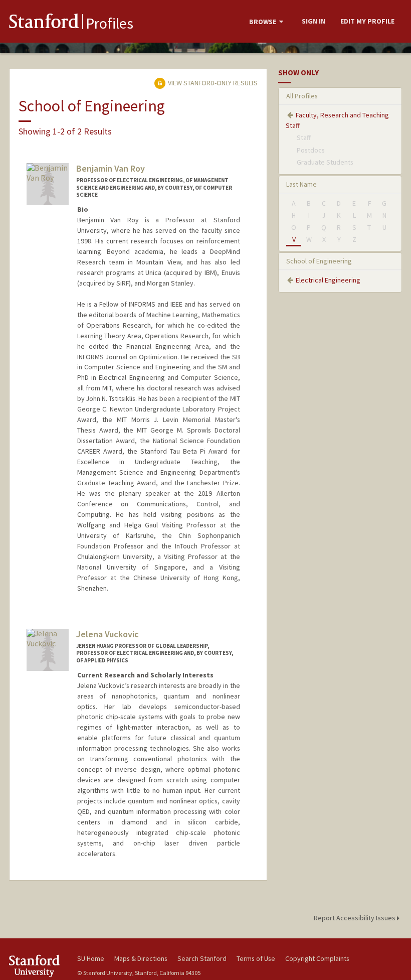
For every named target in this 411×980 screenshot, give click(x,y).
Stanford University (37, 965)
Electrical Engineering (328, 280)
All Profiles (302, 95)
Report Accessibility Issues (355, 917)
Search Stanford (202, 958)
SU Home (90, 958)
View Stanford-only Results (212, 82)
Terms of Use (256, 958)
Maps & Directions (140, 958)
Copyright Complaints (317, 958)
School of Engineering (319, 260)
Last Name (301, 184)
